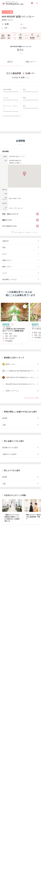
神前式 (15, 198)
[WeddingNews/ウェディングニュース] (11, 4)
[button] (20, 346)
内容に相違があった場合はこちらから (25, 232)
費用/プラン (20, 38)
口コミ (10, 61)
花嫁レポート (30, 61)
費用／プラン (7, 267)
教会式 (11, 198)
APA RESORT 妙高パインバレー (18, 16)
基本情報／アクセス (9, 279)
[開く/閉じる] (37, 214)
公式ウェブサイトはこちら (16, 208)
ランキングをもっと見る (31, 397)
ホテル (10, 20)
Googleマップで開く (14, 162)
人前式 (19, 198)
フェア (26, 38)
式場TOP (3, 38)
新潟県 (4, 20)
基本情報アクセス (32, 38)
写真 (9, 38)
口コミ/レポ (15, 38)
